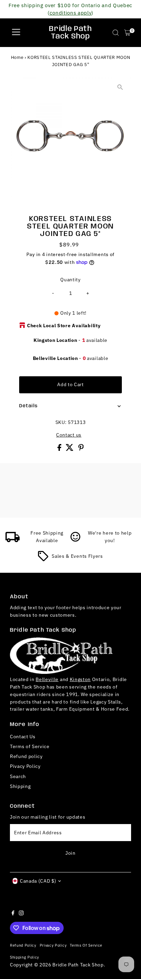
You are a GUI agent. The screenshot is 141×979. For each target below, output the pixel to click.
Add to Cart (70, 384)
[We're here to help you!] (75, 540)
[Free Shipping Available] (12, 540)
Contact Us (23, 736)
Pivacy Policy (25, 766)
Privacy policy (53, 945)
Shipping (20, 786)
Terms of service (86, 945)
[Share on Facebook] (60, 449)
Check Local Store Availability (63, 325)
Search (18, 776)
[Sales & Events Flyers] (43, 559)
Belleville (47, 679)
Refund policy (26, 756)
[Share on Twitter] (70, 449)
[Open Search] (116, 33)
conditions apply (71, 12)
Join (70, 853)
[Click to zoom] (120, 87)
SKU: (61, 422)
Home (17, 57)
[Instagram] (21, 913)
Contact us (68, 435)
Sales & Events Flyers (77, 556)
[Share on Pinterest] (81, 449)
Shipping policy (24, 957)
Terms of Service (30, 746)
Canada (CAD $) (38, 881)
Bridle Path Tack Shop (70, 32)
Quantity (70, 280)
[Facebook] (13, 913)
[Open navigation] (16, 32)
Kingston (80, 679)
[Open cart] (127, 33)
